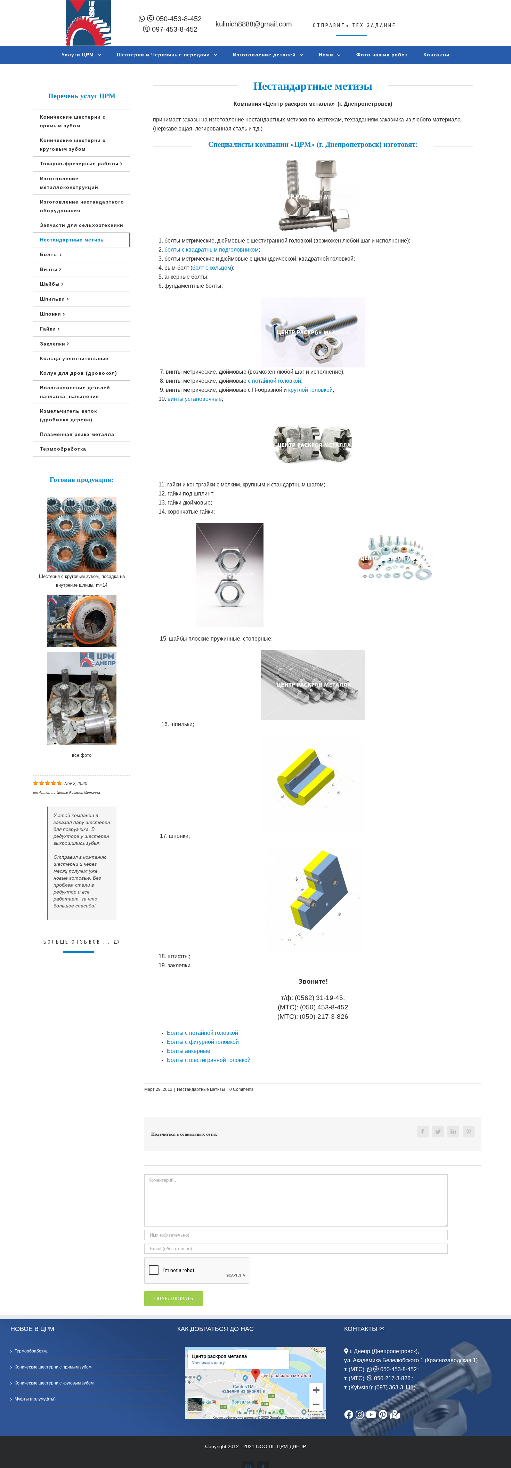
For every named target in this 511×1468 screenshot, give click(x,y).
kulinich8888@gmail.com (254, 24)
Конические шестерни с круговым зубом (54, 1383)
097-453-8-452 (173, 29)
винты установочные (195, 399)
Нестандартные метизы (201, 1089)
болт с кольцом (211, 268)
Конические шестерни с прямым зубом (53, 1367)
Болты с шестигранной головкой (209, 1060)
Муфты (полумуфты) (35, 1399)
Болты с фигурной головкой (203, 1042)
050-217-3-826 (392, 1378)
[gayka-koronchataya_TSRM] (313, 415)
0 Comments (241, 1089)
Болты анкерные (188, 1051)
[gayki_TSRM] (229, 527)
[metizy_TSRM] (396, 527)
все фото (81, 755)
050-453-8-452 (178, 19)
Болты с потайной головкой (202, 1033)
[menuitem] (85, 55)
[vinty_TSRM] (313, 301)
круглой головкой (310, 390)
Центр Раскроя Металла (78, 792)
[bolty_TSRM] (313, 160)
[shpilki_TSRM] (313, 654)
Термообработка (31, 1351)
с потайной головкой (274, 381)
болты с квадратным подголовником (211, 250)
